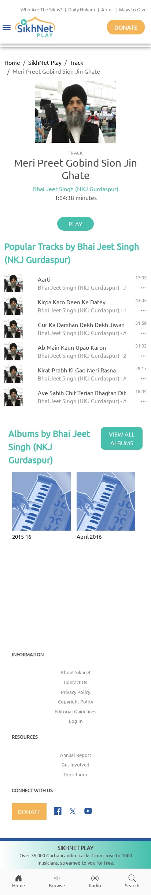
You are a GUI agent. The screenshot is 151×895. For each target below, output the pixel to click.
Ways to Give (133, 9)
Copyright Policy (75, 701)
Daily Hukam (81, 9)
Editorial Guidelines (75, 711)
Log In (75, 721)
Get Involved (75, 764)
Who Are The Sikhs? (41, 9)
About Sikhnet (75, 672)
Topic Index (75, 774)
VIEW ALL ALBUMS (122, 438)
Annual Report (75, 755)
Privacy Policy (75, 692)
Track (76, 62)
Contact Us (75, 682)
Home (12, 62)
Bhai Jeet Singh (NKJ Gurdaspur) (75, 188)
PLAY (75, 223)
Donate (125, 27)
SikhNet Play (45, 62)
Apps (107, 9)
